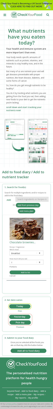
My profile (33, 397)
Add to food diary (29, 390)
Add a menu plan (24, 394)
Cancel (12, 275)
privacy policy (11, 404)
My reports (20, 397)
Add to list (25, 272)
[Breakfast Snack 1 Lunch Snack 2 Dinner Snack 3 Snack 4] (26, 253)
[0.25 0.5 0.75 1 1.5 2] (26, 262)
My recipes (38, 394)
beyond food (13, 390)
